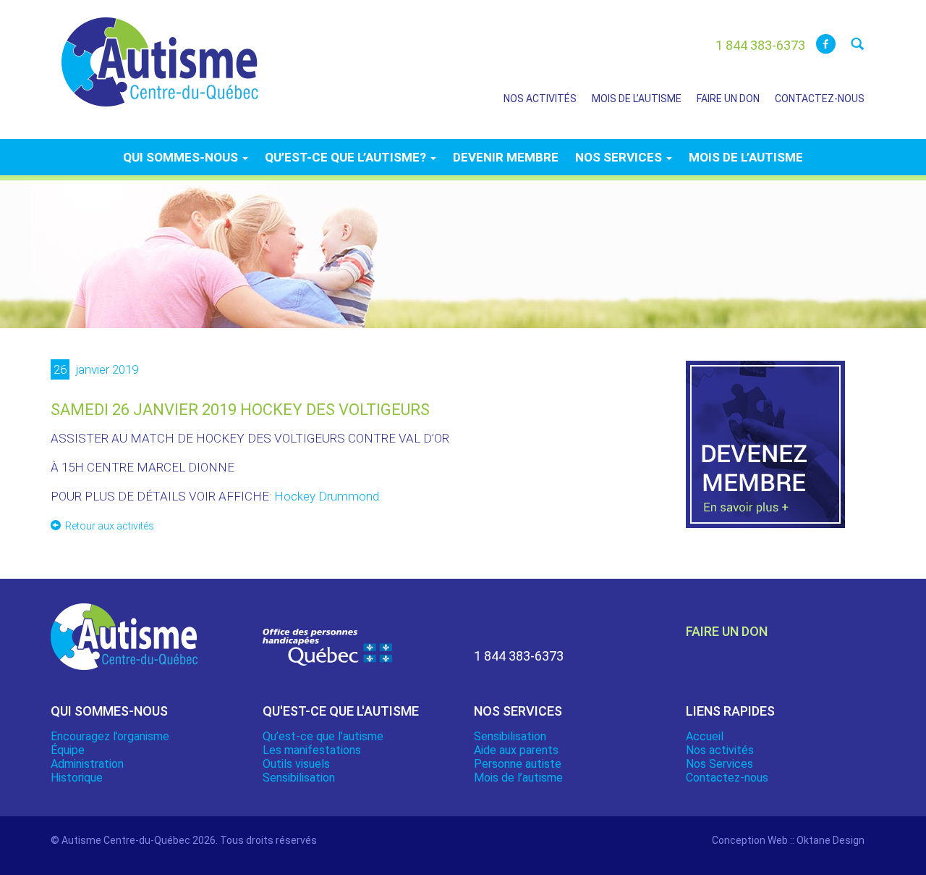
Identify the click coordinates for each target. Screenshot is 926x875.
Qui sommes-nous (182, 157)
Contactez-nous (820, 98)
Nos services (620, 157)
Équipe (68, 750)
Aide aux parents (516, 750)
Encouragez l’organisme (110, 736)
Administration (87, 764)
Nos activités (540, 98)
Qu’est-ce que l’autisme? (347, 157)
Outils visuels (296, 764)
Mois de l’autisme (636, 98)
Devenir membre (505, 157)
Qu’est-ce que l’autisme (323, 736)
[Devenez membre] (765, 453)
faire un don (727, 631)
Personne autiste (517, 764)
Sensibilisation (299, 777)
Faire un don (728, 98)
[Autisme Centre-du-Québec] (159, 52)
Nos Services (719, 764)
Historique (77, 777)
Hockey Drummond (326, 496)
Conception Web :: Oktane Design (788, 840)
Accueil (704, 736)
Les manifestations (312, 750)
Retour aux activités (109, 526)
